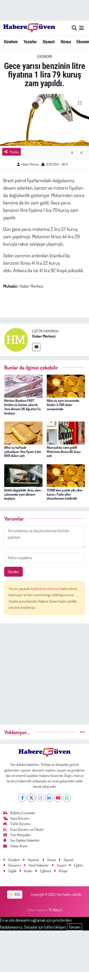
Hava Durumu (19, 818)
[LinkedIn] (49, 798)
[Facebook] (22, 798)
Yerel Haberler (38, 865)
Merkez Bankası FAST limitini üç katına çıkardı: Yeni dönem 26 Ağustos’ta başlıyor (22, 406)
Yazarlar (30, 41)
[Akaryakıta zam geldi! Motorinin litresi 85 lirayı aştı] (66, 432)
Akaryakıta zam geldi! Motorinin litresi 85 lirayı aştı (64, 451)
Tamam (74, 927)
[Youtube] (58, 798)
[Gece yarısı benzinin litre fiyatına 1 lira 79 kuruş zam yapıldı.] (44, 120)
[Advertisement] (44, 672)
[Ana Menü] (81, 28)
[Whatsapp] (67, 798)
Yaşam (61, 865)
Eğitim (78, 865)
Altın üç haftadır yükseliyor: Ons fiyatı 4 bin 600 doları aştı (22, 451)
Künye (63, 871)
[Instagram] (40, 798)
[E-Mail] (36, 347)
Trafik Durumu (20, 823)
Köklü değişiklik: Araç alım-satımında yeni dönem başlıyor (23, 494)
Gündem (11, 41)
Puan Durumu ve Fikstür (27, 829)
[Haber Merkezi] (16, 339)
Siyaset (49, 41)
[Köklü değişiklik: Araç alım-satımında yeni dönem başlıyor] (23, 475)
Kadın (28, 871)
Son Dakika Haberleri (25, 840)
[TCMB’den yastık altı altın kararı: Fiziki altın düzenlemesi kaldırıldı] (66, 475)
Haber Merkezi (30, 164)
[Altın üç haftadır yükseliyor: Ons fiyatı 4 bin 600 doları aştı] (23, 432)
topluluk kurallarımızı (46, 588)
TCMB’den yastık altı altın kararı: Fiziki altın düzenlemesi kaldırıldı (64, 494)
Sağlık (12, 871)
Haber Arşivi (18, 846)
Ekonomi (44, 56)
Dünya (66, 41)
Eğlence (45, 871)
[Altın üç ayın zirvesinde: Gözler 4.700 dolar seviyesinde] (66, 385)
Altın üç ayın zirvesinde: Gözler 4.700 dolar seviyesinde (63, 404)
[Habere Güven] (29, 28)
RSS (17, 894)
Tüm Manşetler (20, 834)
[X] (31, 798)
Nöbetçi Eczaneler (22, 812)
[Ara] (74, 28)
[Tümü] (82, 732)
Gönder (13, 571)
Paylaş (14, 151)
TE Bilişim (55, 910)
